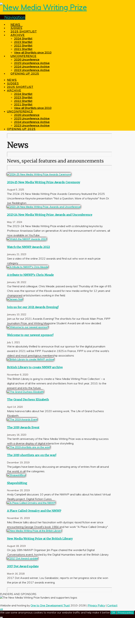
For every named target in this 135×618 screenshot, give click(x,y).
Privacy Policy (96, 605)
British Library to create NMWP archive (35, 367)
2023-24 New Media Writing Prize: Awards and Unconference (49, 214)
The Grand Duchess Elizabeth (28, 399)
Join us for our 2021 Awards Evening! (33, 307)
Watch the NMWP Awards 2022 (28, 247)
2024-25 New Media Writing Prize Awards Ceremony (43, 182)
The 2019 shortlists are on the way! (31, 455)
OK (113, 612)
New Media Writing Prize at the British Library (40, 538)
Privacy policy (125, 612)
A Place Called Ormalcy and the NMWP (34, 510)
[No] (1, 617)
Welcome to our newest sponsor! (30, 335)
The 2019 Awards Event (23, 427)
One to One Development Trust (50, 605)
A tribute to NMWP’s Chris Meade (30, 275)
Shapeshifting (17, 483)
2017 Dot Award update (23, 566)
